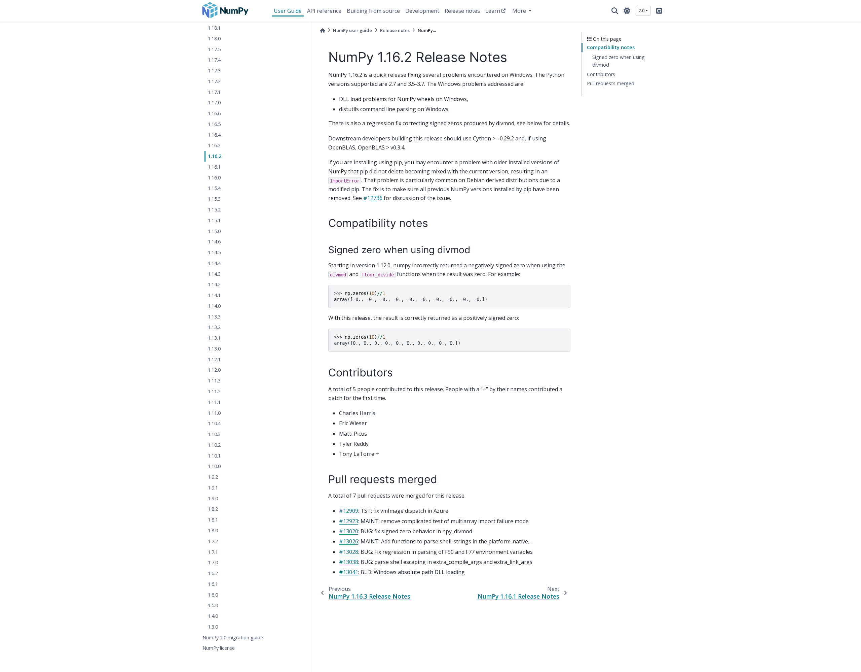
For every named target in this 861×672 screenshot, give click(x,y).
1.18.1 (214, 28)
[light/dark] (627, 10)
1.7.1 (213, 552)
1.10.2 (214, 445)
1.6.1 (213, 584)
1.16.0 (214, 177)
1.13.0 (214, 348)
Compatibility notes (611, 47)
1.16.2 (214, 156)
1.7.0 (213, 563)
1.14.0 (214, 306)
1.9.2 (213, 477)
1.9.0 (213, 498)
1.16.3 (214, 145)
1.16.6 (214, 113)
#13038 (348, 562)
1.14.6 (214, 242)
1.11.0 (214, 413)
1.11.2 (214, 391)
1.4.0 (213, 616)
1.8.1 (213, 520)
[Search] (614, 10)
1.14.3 (214, 274)
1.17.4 (214, 60)
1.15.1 (214, 220)
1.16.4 (214, 135)
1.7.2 (213, 541)
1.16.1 (214, 167)
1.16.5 (214, 124)
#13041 (348, 572)
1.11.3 (214, 381)
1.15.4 (214, 188)
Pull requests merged (610, 83)
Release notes (462, 10)
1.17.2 (214, 81)
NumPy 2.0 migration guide (232, 637)
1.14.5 (214, 252)
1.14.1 (214, 295)
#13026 (348, 541)
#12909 (348, 510)
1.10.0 (214, 466)
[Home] (322, 30)
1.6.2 (213, 573)
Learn (492, 10)
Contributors (601, 74)
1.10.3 (214, 434)
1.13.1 (214, 338)
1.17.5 (214, 49)
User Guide (288, 10)
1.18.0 (214, 38)
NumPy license (218, 648)
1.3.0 (213, 627)
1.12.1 (214, 359)
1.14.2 (214, 284)
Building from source (373, 10)
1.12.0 (214, 370)
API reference (324, 10)
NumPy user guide (352, 30)
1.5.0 (213, 605)
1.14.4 (214, 263)
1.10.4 (214, 424)
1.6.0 (213, 595)
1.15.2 (214, 209)
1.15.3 (214, 199)
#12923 (348, 521)
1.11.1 (214, 402)
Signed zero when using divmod (618, 61)
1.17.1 (214, 92)
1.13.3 (214, 316)
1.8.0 (213, 530)
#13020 (348, 531)
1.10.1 (214, 455)
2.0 (641, 10)
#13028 (348, 552)
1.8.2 (213, 509)
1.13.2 (214, 327)
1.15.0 (214, 231)
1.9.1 (213, 487)
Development (422, 10)
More (519, 10)
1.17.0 (214, 103)
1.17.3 (214, 71)
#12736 (372, 198)
